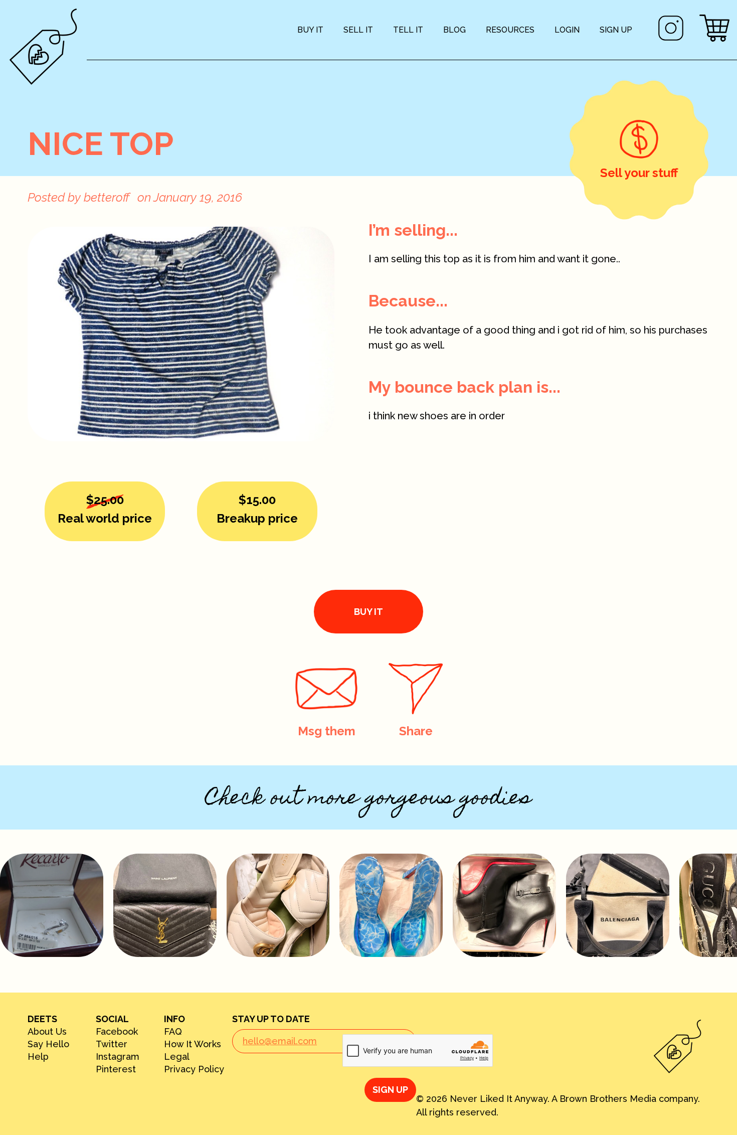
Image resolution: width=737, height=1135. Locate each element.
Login (567, 30)
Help (38, 1057)
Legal (177, 1057)
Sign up (616, 30)
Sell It (358, 30)
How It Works (192, 1044)
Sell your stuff (639, 173)
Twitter (111, 1044)
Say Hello (48, 1044)
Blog (454, 30)
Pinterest (116, 1069)
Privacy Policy (194, 1069)
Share (416, 731)
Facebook (117, 1032)
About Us (47, 1032)
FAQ (173, 1032)
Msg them (326, 731)
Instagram (117, 1057)
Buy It (310, 30)
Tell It (408, 30)
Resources (510, 30)
